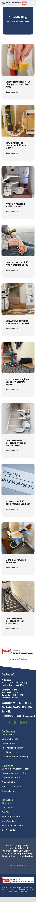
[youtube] (24, 722)
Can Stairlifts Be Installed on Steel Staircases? (15, 621)
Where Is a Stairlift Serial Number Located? (18, 502)
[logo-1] (11, 2)
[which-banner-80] (18, 649)
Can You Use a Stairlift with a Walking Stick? (17, 263)
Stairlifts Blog (18, 21)
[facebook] (12, 722)
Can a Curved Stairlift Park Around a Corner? (17, 322)
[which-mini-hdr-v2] (25, 2)
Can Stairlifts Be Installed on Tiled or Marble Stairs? (16, 443)
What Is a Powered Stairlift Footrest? (15, 205)
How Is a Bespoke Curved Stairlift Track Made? (17, 145)
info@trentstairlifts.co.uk (18, 716)
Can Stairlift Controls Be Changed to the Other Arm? (18, 84)
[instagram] (18, 722)
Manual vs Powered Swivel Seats (16, 561)
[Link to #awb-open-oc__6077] (32, 3)
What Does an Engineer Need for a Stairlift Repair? (18, 382)
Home (9, 21)
